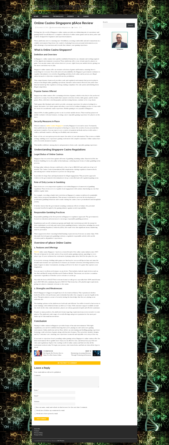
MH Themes (60, 440)
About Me (37, 429)
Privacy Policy (38, 433)
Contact (36, 431)
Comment (37, 375)
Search (105, 22)
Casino (86, 16)
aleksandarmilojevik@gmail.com (60, 27)
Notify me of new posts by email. (47, 413)
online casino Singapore (54, 126)
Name (36, 390)
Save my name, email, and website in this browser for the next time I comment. (61, 407)
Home (36, 16)
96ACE (36, 252)
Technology (58, 16)
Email (36, 396)
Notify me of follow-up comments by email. (50, 410)
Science (70, 16)
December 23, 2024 (42, 27)
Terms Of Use (38, 435)
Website (36, 401)
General (45, 16)
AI (78, 16)
